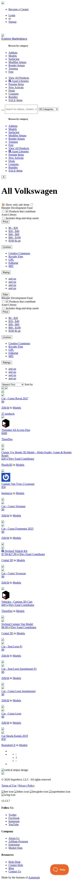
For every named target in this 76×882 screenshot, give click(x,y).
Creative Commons (19, 253)
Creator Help (15, 865)
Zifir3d (5, 407)
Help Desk (14, 861)
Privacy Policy (26, 785)
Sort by (29, 384)
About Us (13, 838)
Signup (12, 21)
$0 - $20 (13, 227)
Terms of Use (8, 785)
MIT (11, 266)
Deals (11, 90)
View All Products (18, 77)
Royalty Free (15, 256)
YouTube (13, 824)
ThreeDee (7, 439)
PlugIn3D (6, 464)
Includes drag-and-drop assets (22, 218)
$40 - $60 (13, 234)
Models (17, 407)
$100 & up (14, 240)
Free (10, 71)
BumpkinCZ (8, 745)
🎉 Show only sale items (15, 204)
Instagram (13, 821)
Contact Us (14, 871)
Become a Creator (18, 9)
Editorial (13, 262)
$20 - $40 (13, 231)
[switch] (32, 204)
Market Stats (15, 847)
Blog (11, 868)
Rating (6, 272)
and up (12, 278)
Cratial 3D (7, 560)
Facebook (13, 818)
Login (11, 15)
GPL (11, 259)
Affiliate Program (18, 841)
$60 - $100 (14, 237)
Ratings (7, 362)
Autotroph (34, 877)
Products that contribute (22, 211)
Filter (5, 294)
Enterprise (14, 844)
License (7, 247)
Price (5, 221)
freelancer (6, 493)
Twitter (12, 814)
